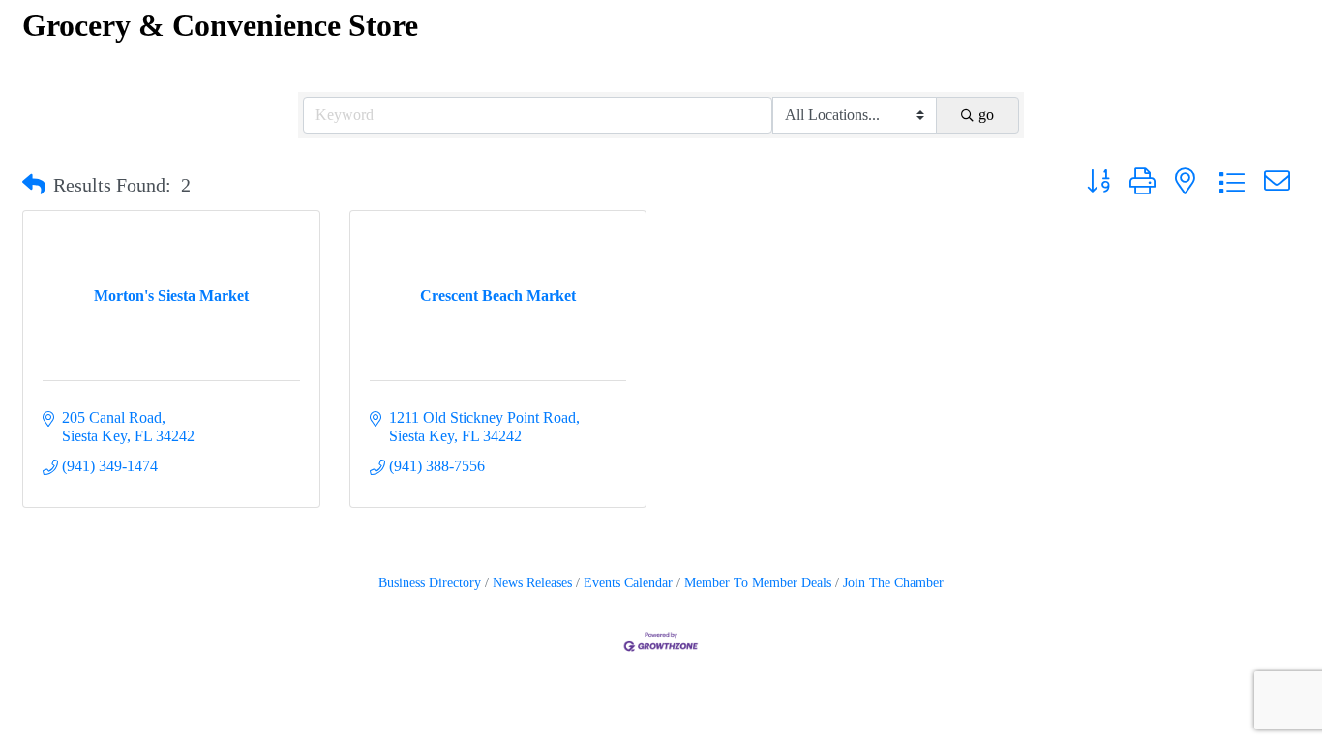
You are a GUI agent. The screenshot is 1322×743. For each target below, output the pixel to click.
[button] (33, 184)
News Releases (532, 583)
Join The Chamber (893, 583)
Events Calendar (628, 583)
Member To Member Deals (757, 583)
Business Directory (429, 583)
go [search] (986, 114)
